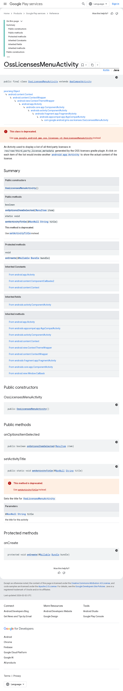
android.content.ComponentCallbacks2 (34, 281)
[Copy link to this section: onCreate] (21, 543)
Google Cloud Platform (15, 652)
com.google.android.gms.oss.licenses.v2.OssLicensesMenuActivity (53, 138)
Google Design (51, 616)
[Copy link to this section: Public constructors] (41, 388)
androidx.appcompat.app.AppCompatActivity (62, 117)
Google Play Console (93, 616)
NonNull (34, 221)
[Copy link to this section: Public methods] (34, 425)
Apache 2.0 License (47, 586)
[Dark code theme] (116, 77)
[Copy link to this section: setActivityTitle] (29, 459)
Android (8, 637)
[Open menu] (5, 4)
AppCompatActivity (80, 81)
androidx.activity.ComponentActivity (49, 110)
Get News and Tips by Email (18, 616)
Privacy (17, 676)
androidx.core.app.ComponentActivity (45, 107)
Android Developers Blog (16, 611)
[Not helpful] (116, 13)
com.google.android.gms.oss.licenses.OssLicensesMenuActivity (76, 120)
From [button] (22, 274)
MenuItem (41, 210)
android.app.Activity (32, 104)
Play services (32, 4)
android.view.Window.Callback (30, 373)
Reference (54, 13)
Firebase (8, 647)
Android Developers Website (58, 611)
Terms (7, 676)
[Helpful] (112, 13)
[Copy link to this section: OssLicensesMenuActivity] (45, 397)
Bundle (35, 258)
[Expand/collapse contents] (21, 21)
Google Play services (35, 13)
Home (6, 13)
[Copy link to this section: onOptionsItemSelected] (42, 435)
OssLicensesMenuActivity (43, 81)
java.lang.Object (12, 91)
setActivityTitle (15, 221)
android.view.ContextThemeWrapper (35, 101)
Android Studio (90, 611)
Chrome (8, 642)
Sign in (115, 4)
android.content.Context (20, 94)
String (44, 221)
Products (18, 13)
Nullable (24, 258)
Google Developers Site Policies (90, 586)
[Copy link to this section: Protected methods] (41, 533)
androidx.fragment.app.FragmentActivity (56, 113)
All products (10, 662)
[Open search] (83, 4)
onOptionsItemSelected (19, 210)
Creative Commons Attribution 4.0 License (90, 583)
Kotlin (106, 70)
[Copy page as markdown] (92, 65)
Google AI (8, 657)
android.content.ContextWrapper (29, 97)
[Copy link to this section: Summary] (23, 171)
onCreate (10, 258)
